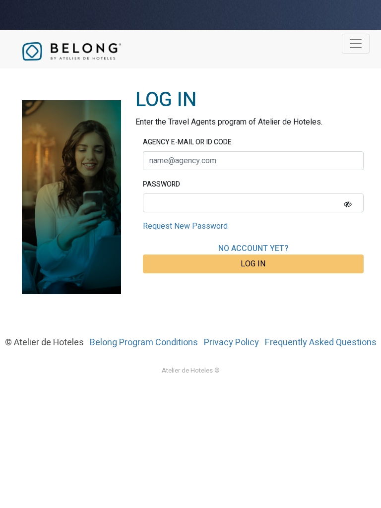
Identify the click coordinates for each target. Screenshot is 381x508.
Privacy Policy (231, 342)
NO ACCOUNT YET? (253, 248)
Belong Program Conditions (144, 342)
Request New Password (185, 226)
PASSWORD (161, 184)
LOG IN (253, 264)
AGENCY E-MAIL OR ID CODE (187, 142)
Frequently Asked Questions (321, 342)
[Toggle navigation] (356, 44)
